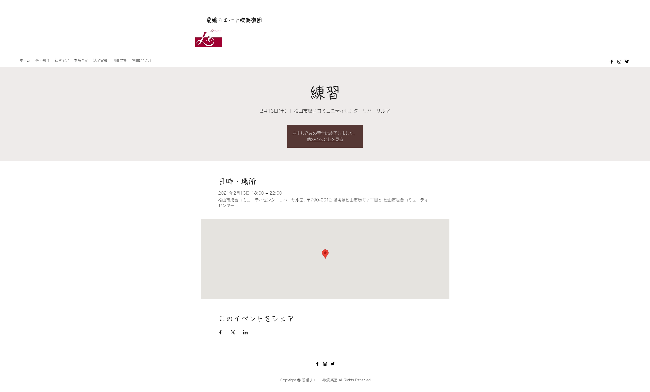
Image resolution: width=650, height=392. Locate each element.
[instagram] (619, 61)
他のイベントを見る (325, 139)
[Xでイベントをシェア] (233, 332)
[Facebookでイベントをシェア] (220, 332)
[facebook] (611, 61)
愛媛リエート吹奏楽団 (234, 20)
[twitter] (626, 61)
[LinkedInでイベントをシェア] (245, 332)
